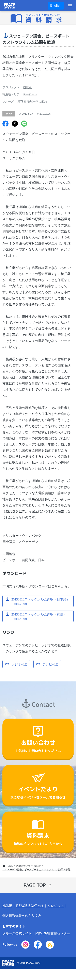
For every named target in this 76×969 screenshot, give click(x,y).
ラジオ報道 (19, 664)
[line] (24, 124)
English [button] (55, 5)
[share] (5, 124)
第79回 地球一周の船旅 (32, 101)
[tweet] (15, 124)
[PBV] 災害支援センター (52, 933)
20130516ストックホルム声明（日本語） (40, 601)
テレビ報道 (50, 664)
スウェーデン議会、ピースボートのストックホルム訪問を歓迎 (36, 869)
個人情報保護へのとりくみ (21, 915)
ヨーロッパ (30, 94)
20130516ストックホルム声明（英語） (38, 616)
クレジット (56, 906)
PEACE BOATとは (30, 906)
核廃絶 (27, 87)
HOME (9, 865)
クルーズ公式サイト (17, 933)
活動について (23, 865)
